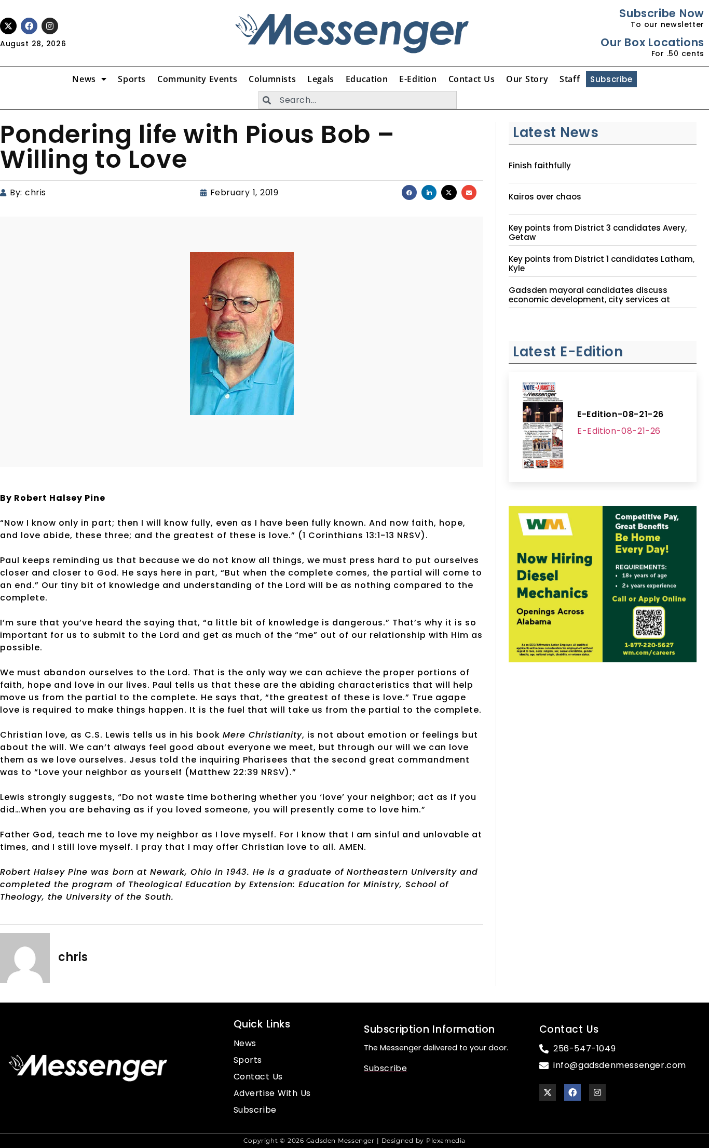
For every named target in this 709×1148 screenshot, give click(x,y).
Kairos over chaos (545, 197)
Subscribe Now (661, 13)
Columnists (272, 79)
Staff (570, 79)
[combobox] (357, 100)
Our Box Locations (652, 42)
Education (367, 79)
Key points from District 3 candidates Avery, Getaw (598, 232)
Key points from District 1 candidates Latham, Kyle (601, 264)
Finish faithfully (540, 165)
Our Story (527, 79)
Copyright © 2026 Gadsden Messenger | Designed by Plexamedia (354, 1140)
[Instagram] (50, 26)
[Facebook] (29, 26)
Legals (320, 79)
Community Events (197, 79)
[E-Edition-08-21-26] (543, 427)
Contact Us (471, 79)
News (84, 79)
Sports (132, 79)
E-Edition (418, 79)
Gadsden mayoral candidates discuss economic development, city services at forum (589, 300)
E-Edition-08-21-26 (620, 414)
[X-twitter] (8, 26)
